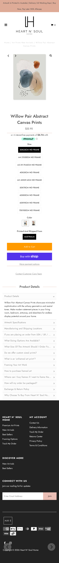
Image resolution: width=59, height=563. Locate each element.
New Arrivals (8, 429)
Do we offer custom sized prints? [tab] (20, 352)
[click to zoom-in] (50, 55)
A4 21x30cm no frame (29, 157)
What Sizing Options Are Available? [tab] (22, 340)
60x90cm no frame (29, 202)
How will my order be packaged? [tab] (20, 383)
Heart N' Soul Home (29, 549)
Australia (29, 236)
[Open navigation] (5, 25)
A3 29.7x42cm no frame (29, 164)
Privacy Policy (35, 440)
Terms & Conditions (38, 445)
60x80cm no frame (29, 195)
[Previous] (8, 55)
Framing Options (10, 439)
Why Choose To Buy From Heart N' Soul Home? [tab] (28, 395)
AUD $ (8, 520)
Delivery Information (38, 427)
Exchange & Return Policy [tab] (16, 389)
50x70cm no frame (29, 187)
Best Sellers (7, 434)
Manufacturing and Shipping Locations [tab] (23, 328)
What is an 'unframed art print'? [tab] (20, 358)
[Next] (15, 55)
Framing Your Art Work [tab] (15, 365)
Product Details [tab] (11, 296)
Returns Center (36, 436)
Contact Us (34, 422)
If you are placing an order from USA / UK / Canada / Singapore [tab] (30, 334)
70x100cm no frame (29, 210)
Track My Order (9, 443)
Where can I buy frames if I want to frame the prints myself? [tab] (30, 377)
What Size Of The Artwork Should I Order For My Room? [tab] (30, 346)
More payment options (29, 264)
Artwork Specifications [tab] (15, 322)
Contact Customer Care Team (29, 273)
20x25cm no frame (29, 149)
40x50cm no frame (29, 172)
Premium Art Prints (10, 425)
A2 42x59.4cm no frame (29, 180)
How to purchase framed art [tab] (18, 371)
